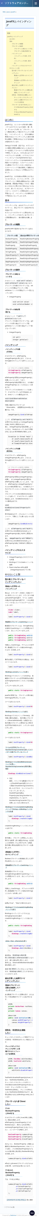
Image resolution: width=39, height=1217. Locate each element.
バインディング (17, 54)
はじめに (12, 39)
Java (8, 12)
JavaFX (13, 12)
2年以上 (23, 1200)
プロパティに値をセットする (23, 49)
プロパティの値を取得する (22, 51)
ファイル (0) (10, 1207)
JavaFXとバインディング (15, 36)
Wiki (4, 12)
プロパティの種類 (17, 44)
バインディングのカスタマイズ (22, 66)
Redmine (13, 1215)
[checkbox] (32, 1213)
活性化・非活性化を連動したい (22, 95)
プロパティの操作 (17, 46)
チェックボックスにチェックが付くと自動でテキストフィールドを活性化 (23, 99)
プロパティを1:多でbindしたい (21, 105)
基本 (11, 41)
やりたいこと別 (14, 68)
